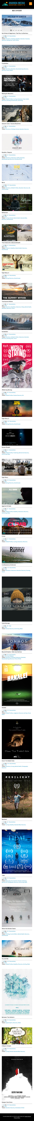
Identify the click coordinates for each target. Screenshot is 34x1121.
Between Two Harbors (8, 1017)
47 (4, 1020)
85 (4, 96)
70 (4, 1048)
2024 (5, 67)
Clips (10, 626)
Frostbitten (5, 63)
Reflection (5, 212)
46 (4, 275)
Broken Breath (6, 447)
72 (4, 480)
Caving (12, 766)
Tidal (3, 875)
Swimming (20, 100)
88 (4, 961)
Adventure (8, 38)
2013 (5, 1050)
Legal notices (28, 1116)
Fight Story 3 (5, 272)
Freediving (15, 452)
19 (4, 215)
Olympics (27, 38)
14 (4, 304)
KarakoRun (5, 331)
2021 (5, 481)
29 (4, 567)
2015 (5, 1021)
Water (8, 454)
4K (7, 66)
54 (4, 245)
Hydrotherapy (6, 623)
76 (4, 155)
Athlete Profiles (9, 99)
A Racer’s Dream (6, 1046)
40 (4, 763)
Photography (25, 766)
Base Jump (8, 881)
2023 (5, 335)
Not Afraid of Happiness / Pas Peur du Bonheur (15, 33)
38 (4, 710)
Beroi (3, 182)
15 (4, 822)
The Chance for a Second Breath (11, 242)
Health (27, 99)
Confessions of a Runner (9, 565)
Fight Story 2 (5, 418)
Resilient (4, 819)
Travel (13, 40)
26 (4, 185)
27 (4, 126)
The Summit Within (7, 301)
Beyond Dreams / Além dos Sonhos (12, 652)
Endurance (19, 99)
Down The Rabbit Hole (8, 760)
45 (4, 66)
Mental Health (16, 218)
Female (17, 129)
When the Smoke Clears (9, 928)
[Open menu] (31, 4)
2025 (5, 37)
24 (4, 1105)
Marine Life (21, 452)
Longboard (15, 713)
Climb (3, 536)
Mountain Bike (23, 218)
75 (4, 509)
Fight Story (5, 477)
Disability (18, 38)
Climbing (13, 38)
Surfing (25, 713)
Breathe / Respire (7, 152)
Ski (11, 40)
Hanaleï (4, 707)
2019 (5, 656)
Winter (17, 40)
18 (4, 392)
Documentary (12, 36)
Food (24, 99)
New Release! (10, 656)
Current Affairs (13, 934)
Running (9, 100)
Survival (4, 70)
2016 (5, 962)
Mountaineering (19, 69)
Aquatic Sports (9, 1022)
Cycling (15, 99)
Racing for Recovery (7, 93)
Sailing (8, 40)
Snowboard (18, 1107)
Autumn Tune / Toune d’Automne (11, 123)
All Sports (8, 248)
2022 (5, 451)
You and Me (5, 958)
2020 (5, 569)
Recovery (4, 40)
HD (8, 36)
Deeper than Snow (7, 1102)
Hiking (22, 307)
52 (4, 36)
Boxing (7, 278)
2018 (5, 879)
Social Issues (14, 100)
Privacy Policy (17, 1117)
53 (4, 334)
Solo (12, 338)
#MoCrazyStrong (7, 390)
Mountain (22, 38)
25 (4, 450)
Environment (14, 881)
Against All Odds (6, 506)
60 (4, 421)
